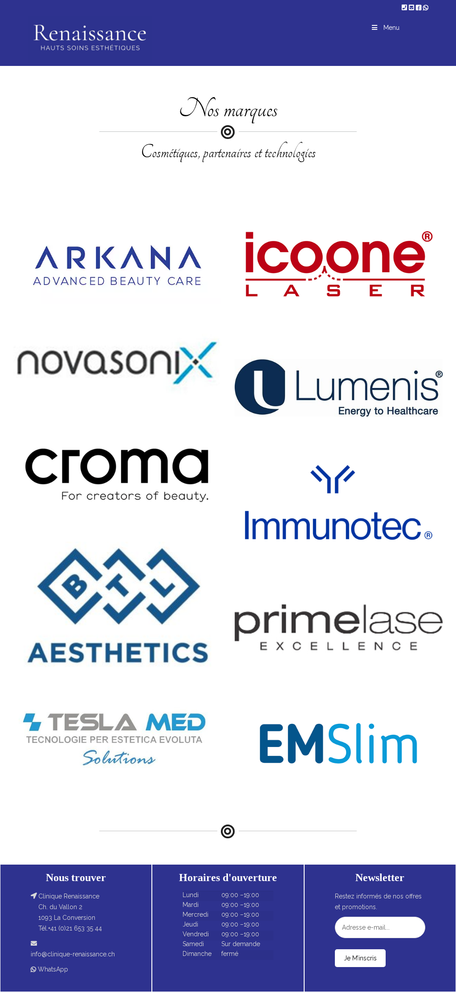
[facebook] (419, 7)
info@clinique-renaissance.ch (73, 954)
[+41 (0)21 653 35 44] (405, 7)
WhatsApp (53, 969)
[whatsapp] (425, 7)
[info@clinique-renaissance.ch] (412, 7)
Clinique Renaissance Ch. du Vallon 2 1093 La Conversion (68, 907)
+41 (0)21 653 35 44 (75, 928)
